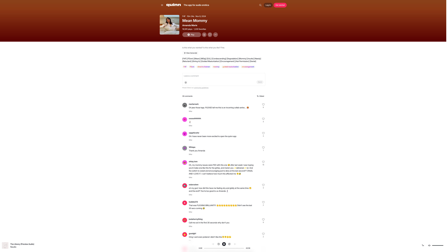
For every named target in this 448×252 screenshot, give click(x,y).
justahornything (196, 219)
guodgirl (192, 233)
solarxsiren (193, 184)
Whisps (192, 147)
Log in (268, 5)
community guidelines (201, 88)
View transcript (191, 53)
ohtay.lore (193, 161)
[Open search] (260, 5)
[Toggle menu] (162, 5)
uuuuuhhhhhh (195, 118)
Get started (280, 5)
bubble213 (193, 202)
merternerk (194, 104)
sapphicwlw (194, 133)
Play (192, 34)
